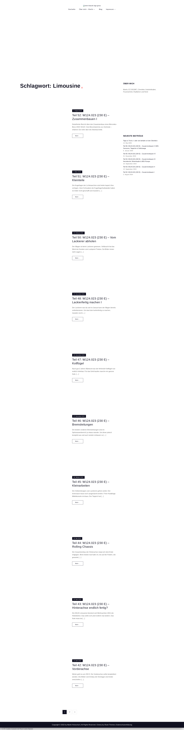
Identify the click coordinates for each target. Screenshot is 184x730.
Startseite (71, 9)
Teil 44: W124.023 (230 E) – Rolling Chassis (90, 544)
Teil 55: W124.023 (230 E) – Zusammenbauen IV (139, 154)
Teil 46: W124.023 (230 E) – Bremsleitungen (90, 422)
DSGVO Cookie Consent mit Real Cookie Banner (16, 729)
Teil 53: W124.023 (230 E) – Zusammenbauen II (139, 167)
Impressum (110, 9)
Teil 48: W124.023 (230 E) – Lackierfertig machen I (90, 300)
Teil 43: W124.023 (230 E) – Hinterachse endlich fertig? (90, 605)
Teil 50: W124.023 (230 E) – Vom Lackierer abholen (94, 239)
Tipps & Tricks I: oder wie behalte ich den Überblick (140, 140)
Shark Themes (109, 725)
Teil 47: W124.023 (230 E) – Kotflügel (90, 361)
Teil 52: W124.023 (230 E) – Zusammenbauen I (90, 117)
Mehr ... (77, 136)
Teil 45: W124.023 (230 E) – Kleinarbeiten (90, 483)
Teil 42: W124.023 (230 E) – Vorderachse (90, 667)
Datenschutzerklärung (124, 725)
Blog (100, 9)
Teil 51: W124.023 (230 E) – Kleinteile (90, 178)
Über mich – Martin (86, 9)
